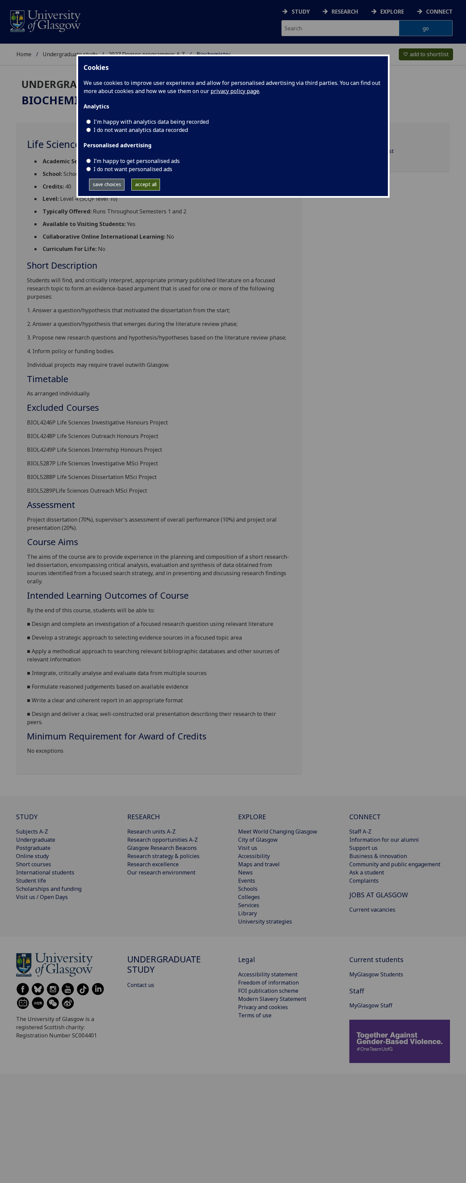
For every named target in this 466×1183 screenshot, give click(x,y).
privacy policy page (234, 91)
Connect (439, 11)
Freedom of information (268, 982)
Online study (32, 856)
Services (248, 905)
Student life (31, 880)
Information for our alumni (384, 839)
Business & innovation (378, 856)
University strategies (265, 921)
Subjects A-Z (32, 831)
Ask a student (366, 872)
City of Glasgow (258, 839)
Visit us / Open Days (42, 897)
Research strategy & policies (163, 856)
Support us (363, 848)
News (245, 872)
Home (23, 54)
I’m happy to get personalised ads (136, 161)
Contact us (140, 985)
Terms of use (255, 1015)
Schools (248, 889)
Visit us (247, 848)
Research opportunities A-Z (162, 839)
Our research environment (161, 872)
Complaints (364, 880)
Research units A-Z (151, 831)
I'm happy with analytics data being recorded (151, 121)
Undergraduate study (70, 54)
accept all (146, 184)
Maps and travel (259, 864)
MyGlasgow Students (376, 974)
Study (301, 11)
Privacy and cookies (263, 1007)
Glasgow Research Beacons (162, 848)
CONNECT (365, 816)
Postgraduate (33, 848)
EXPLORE (252, 816)
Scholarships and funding (49, 889)
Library (247, 913)
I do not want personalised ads (132, 169)
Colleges (249, 897)
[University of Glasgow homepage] (45, 20)
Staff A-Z (360, 831)
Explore (392, 11)
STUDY (27, 816)
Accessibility (254, 856)
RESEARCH (143, 816)
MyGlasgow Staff (370, 1005)
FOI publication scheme (268, 990)
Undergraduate (35, 839)
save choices (107, 184)
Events (246, 880)
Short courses (33, 864)
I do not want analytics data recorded (140, 130)
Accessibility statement (267, 974)
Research (345, 11)
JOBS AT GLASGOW (378, 894)
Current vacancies (372, 909)
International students (45, 872)
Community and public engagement (394, 864)
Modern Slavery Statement (272, 999)
